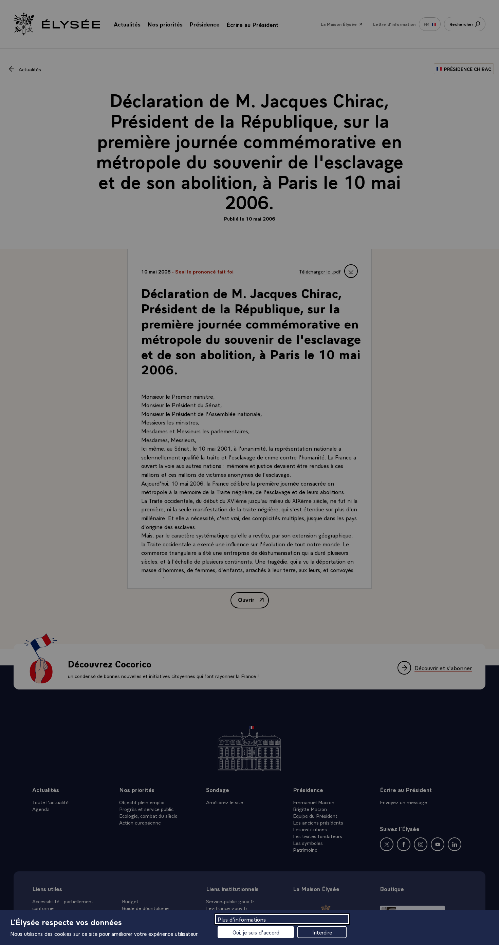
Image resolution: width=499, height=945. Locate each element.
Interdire (322, 932)
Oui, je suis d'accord (256, 932)
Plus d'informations (242, 919)
